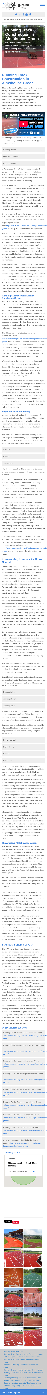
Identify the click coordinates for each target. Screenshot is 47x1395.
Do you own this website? (17, 1171)
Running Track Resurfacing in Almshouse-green (23, 1370)
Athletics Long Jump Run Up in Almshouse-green (21, 1387)
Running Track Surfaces (13, 1351)
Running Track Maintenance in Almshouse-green (21, 1360)
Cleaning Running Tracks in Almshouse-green (22, 1378)
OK (34, 1171)
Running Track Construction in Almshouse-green (23, 1354)
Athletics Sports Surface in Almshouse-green (22, 1357)
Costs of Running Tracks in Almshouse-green (22, 1383)
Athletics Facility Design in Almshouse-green (22, 1380)
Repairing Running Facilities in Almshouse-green (21, 1366)
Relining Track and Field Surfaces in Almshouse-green (23, 1373)
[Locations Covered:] (3, 4)
